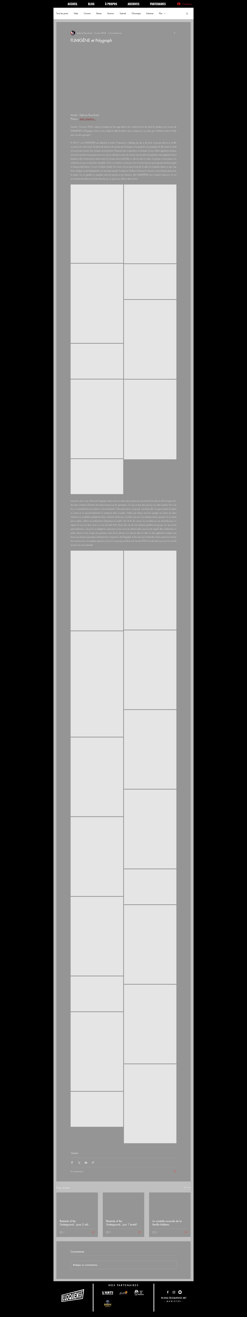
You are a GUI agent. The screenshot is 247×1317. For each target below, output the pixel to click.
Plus (160, 13)
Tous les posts (62, 13)
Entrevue (149, 13)
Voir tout (187, 1187)
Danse (98, 13)
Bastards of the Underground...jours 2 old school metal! (74, 1222)
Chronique (136, 13)
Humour (110, 13)
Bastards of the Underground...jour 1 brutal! (121, 1222)
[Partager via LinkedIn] (86, 1162)
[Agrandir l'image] (97, 224)
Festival (123, 13)
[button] (187, 13)
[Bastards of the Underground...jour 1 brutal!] (123, 1204)
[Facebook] (168, 1292)
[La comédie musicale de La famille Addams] (170, 1204)
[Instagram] (174, 1292)
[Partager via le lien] (93, 1162)
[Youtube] (180, 1292)
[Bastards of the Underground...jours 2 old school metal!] (77, 1204)
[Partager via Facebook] (72, 1162)
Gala (76, 13)
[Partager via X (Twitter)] (79, 1162)
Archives (74, 1152)
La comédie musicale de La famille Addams (167, 1222)
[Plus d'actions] (174, 33)
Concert (87, 13)
